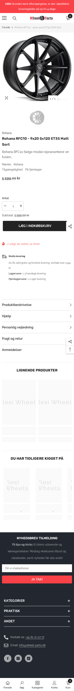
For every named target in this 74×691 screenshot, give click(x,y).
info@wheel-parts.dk (32, 645)
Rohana (7, 133)
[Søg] (14, 18)
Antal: (5, 198)
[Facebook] (7, 658)
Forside (6, 27)
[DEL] (69, 226)
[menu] (4, 18)
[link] (19, 433)
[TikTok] (28, 658)
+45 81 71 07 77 (34, 637)
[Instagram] (18, 658)
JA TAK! (37, 579)
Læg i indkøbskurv (34, 226)
